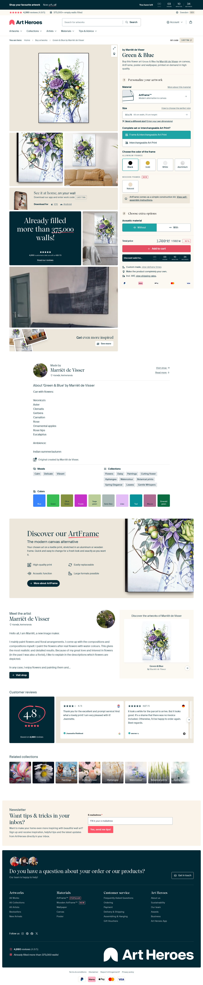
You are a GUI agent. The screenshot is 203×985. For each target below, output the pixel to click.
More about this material (179, 87)
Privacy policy (128, 972)
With (175, 227)
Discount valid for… (156, 257)
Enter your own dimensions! (149, 121)
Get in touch (184, 875)
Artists (50, 31)
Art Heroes (159, 892)
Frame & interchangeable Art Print (148, 134)
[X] (36, 934)
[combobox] (92, 22)
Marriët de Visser (135, 49)
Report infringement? (110, 972)
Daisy (120, 473)
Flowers (109, 473)
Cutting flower (148, 473)
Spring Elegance (113, 484)
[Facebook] (32, 934)
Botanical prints (145, 479)
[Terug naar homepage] (25, 22)
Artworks (14, 31)
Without (141, 227)
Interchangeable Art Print (143, 142)
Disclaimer (93, 972)
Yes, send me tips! (100, 829)
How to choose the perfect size (176, 108)
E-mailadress (95, 815)
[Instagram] (22, 934)
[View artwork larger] (114, 48)
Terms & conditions (77, 972)
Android (67, 204)
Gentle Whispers (147, 484)
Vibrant (60, 473)
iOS (56, 204)
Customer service (117, 892)
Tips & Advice (86, 31)
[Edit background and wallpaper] (114, 53)
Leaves (130, 484)
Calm (37, 473)
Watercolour (127, 479)
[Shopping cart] (191, 22)
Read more (161, 372)
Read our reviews (45, 260)
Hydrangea (110, 479)
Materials (66, 31)
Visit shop (161, 367)
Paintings (132, 473)
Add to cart (159, 248)
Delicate (48, 473)
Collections (33, 31)
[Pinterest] (27, 934)
